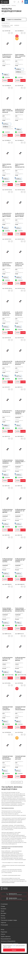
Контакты (3, 908)
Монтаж (3, 918)
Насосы (3, 934)
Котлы (2, 929)
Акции (2, 911)
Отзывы (3, 906)
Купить (5, 80)
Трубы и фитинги (5, 936)
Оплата (3, 915)
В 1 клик (10, 80)
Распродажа (4, 925)
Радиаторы (4, 932)
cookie (14, 945)
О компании (4, 904)
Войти (18, 2)
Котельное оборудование (8, 941)
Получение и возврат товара (9, 920)
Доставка (3, 913)
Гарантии (3, 922)
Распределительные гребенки (9, 943)
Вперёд (21, 782)
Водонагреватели (6, 939)
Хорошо (14, 950)
